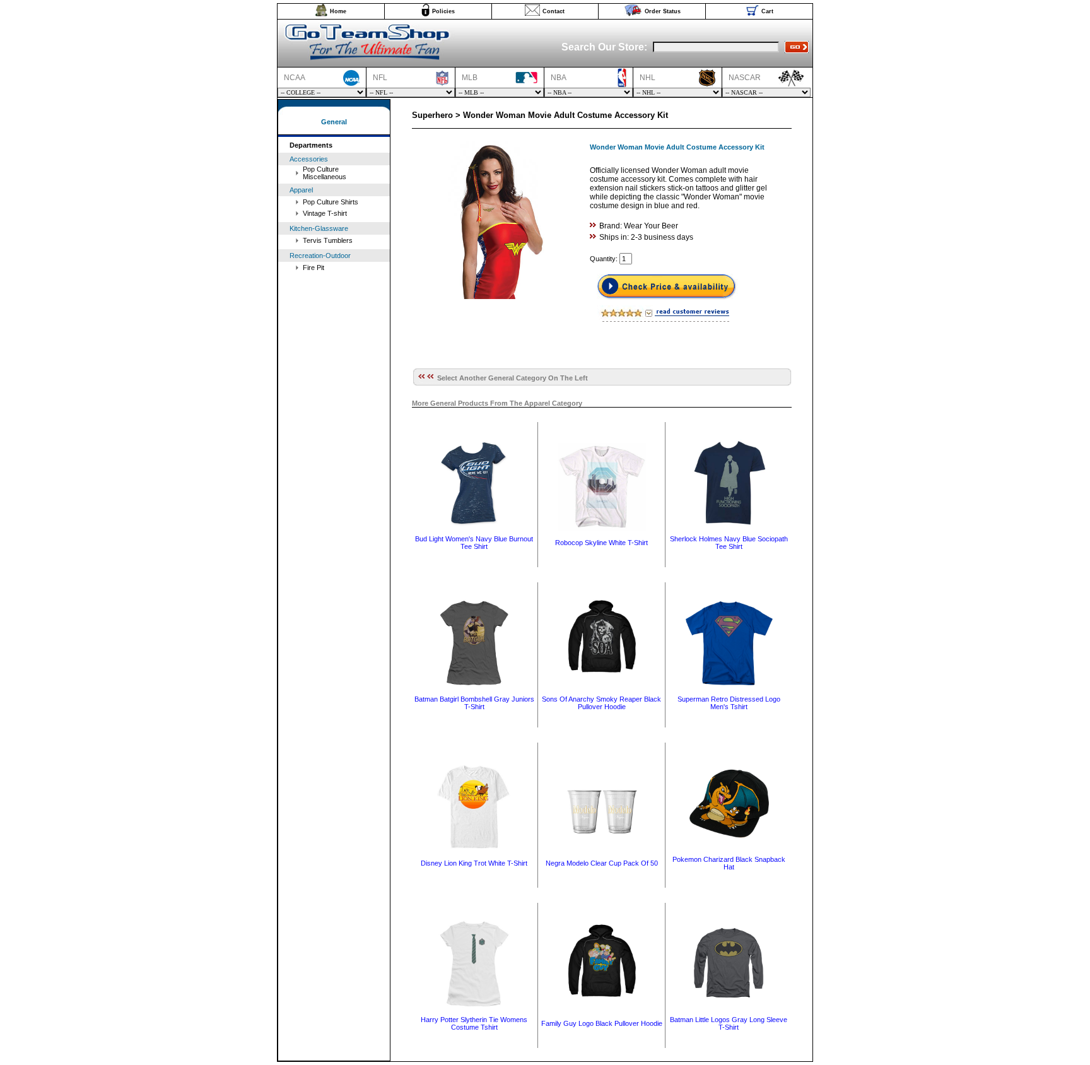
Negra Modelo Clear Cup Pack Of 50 (602, 863)
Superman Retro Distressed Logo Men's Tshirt (728, 702)
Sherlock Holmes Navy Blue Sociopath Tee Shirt (729, 542)
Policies (443, 11)
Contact (553, 11)
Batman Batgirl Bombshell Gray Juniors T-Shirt (474, 702)
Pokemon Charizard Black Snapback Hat (728, 863)
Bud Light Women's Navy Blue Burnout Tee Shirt (474, 542)
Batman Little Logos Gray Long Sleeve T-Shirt (728, 1023)
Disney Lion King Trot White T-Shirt (474, 863)
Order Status (663, 11)
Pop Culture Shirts (330, 202)
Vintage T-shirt (325, 213)
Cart (767, 11)
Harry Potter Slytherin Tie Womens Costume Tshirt (474, 1023)
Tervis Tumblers (328, 240)
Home (338, 11)
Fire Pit (313, 267)
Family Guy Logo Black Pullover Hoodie (601, 1023)
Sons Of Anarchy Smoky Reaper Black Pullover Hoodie (601, 702)
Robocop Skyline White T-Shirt (601, 542)
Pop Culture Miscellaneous (324, 172)
